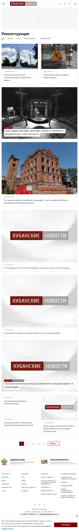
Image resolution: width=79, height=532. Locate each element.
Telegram (69, 3)
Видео (23, 480)
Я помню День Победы (68, 474)
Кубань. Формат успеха (49, 494)
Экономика (5, 484)
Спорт (4, 491)
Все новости (6, 474)
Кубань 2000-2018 (47, 490)
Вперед (52, 443)
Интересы (24, 491)
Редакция (64, 482)
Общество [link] (8, 128)
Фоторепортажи (29, 38)
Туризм (23, 484)
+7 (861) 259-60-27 (28, 514)
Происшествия (7, 487)
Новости (10, 38)
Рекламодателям (66, 485)
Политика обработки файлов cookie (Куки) (68, 496)
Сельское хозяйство (28, 487)
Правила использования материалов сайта (67, 490)
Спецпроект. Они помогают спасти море (68, 478)
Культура (24, 474)
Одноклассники (64, 3)
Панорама (44, 474)
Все (3, 38)
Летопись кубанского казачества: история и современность (48, 482)
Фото (23, 477)
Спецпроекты (45, 487)
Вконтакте (59, 3)
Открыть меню (3, 3)
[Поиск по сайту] (75, 3)
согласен (66, 525)
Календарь (44, 38)
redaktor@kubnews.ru (49, 514)
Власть (4, 480)
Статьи (18, 38)
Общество (5, 477)
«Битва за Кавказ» (47, 477)
